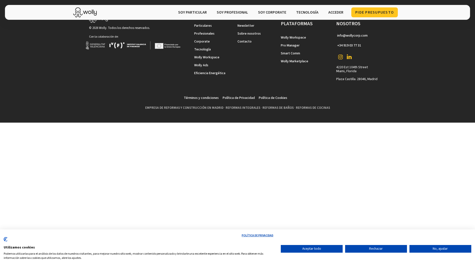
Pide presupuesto (374, 12)
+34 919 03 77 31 (349, 45)
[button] (307, 12)
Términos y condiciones (201, 97)
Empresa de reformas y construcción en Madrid (184, 108)
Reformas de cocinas (313, 108)
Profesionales (204, 33)
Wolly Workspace (206, 57)
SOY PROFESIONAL (232, 12)
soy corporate (272, 12)
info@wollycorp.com (352, 35)
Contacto (245, 41)
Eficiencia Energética (209, 73)
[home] (86, 12)
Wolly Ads (201, 65)
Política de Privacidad (239, 97)
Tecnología (202, 49)
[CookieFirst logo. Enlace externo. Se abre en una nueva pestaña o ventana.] (5, 241)
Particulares (203, 25)
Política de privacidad (257, 235)
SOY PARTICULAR (192, 12)
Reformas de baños (278, 108)
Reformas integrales (243, 108)
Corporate (202, 41)
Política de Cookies (273, 97)
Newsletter (246, 25)
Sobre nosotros (249, 33)
